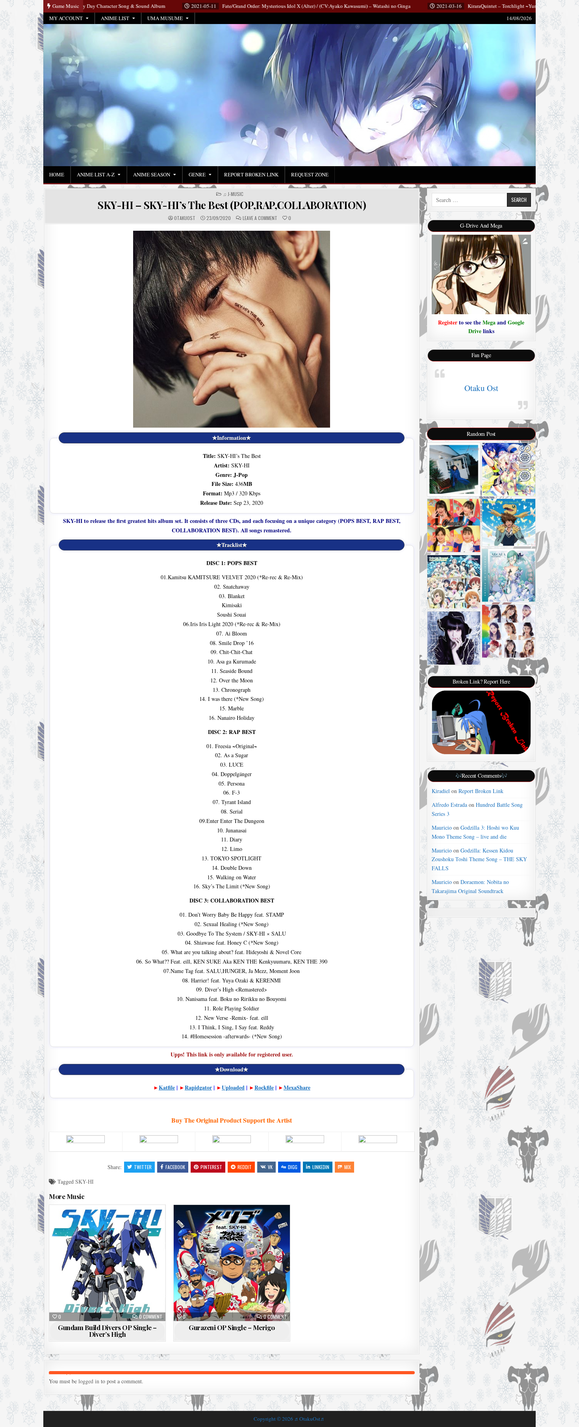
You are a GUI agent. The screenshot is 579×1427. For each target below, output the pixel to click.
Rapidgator (198, 1087)
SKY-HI (84, 1181)
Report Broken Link (251, 174)
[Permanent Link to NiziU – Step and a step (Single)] (508, 631)
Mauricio (442, 827)
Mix (347, 1167)
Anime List (115, 18)
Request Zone (309, 174)
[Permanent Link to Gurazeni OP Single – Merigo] (232, 1263)
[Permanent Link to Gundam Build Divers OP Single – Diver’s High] (107, 1263)
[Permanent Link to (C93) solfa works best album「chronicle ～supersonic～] (508, 469)
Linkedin (320, 1167)
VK (270, 1167)
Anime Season (151, 174)
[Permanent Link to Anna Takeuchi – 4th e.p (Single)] (454, 469)
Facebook (175, 1167)
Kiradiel (441, 791)
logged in (88, 1381)
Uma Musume (165, 18)
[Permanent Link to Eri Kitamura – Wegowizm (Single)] (454, 638)
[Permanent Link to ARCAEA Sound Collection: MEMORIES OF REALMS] (508, 575)
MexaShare (297, 1087)
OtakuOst (184, 218)
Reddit (245, 1167)
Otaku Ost (481, 387)
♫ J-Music (233, 194)
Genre (197, 174)
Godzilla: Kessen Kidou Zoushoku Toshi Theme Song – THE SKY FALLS (479, 859)
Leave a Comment (260, 218)
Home (56, 174)
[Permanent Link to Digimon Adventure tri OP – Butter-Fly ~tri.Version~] (508, 522)
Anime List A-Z (96, 174)
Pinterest (211, 1167)
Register (447, 322)
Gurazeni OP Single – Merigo (232, 1327)
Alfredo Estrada (449, 804)
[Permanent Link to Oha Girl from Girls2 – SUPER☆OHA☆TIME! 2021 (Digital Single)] (454, 525)
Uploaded (233, 1087)
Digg (292, 1167)
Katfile (167, 1087)
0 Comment (150, 1316)
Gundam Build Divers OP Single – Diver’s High (107, 1330)
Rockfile (264, 1087)
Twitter (143, 1167)
